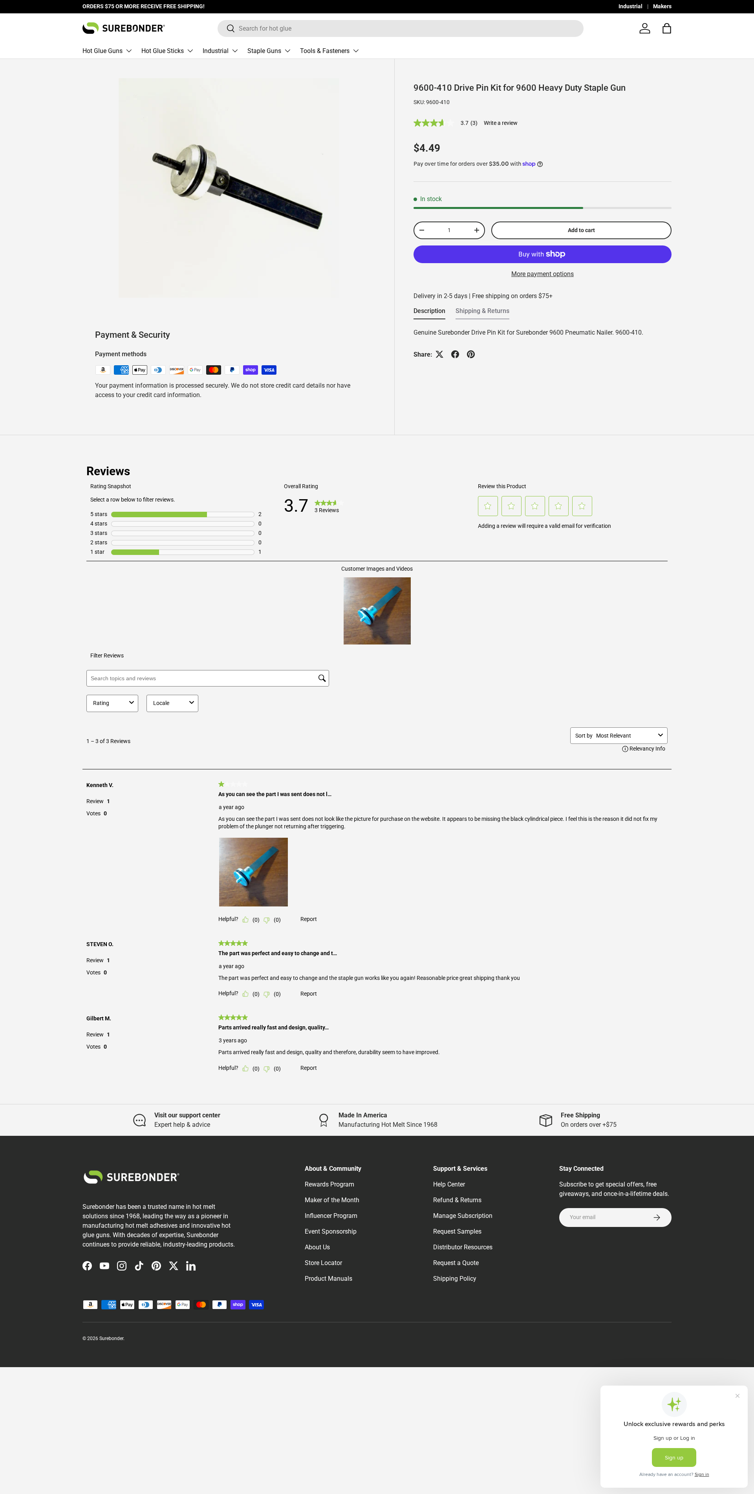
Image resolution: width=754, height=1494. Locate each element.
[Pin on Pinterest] (471, 354)
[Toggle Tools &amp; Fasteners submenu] (356, 50)
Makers (662, 6)
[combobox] (401, 28)
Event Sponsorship (331, 1231)
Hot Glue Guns (102, 51)
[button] (666, 28)
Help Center (449, 1184)
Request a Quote (456, 1263)
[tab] (429, 313)
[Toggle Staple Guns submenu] (287, 50)
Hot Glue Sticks (162, 51)
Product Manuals (328, 1278)
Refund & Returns (457, 1200)
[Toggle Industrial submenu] (235, 50)
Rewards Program (329, 1184)
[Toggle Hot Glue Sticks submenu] (190, 50)
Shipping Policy (454, 1278)
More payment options (542, 274)
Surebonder (111, 1338)
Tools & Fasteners (325, 51)
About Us (317, 1247)
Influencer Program (331, 1215)
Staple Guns (264, 51)
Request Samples (457, 1231)
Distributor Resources (462, 1247)
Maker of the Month (332, 1200)
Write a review (501, 123)
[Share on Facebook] (455, 354)
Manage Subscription (462, 1215)
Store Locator (323, 1263)
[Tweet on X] (439, 354)
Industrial (630, 6)
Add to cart (581, 230)
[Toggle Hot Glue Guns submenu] (129, 50)
